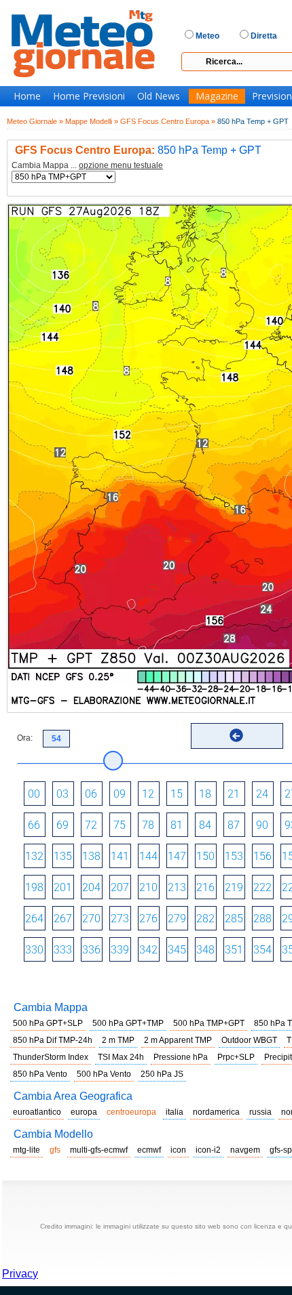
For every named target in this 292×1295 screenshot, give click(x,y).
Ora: (25, 738)
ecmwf (149, 1150)
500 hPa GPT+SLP (48, 1023)
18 (205, 793)
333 (63, 949)
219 (234, 887)
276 (148, 918)
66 (34, 825)
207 (120, 887)
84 (205, 825)
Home (27, 96)
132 (34, 856)
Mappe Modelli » (91, 121)
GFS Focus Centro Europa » (167, 121)
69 (62, 825)
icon (178, 1150)
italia (174, 1112)
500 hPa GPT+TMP (128, 1023)
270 (91, 918)
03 (62, 793)
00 (34, 793)
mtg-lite (26, 1150)
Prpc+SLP (236, 1057)
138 (91, 856)
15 (176, 793)
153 (234, 856)
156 (262, 856)
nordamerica (216, 1112)
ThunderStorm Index (50, 1057)
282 (205, 918)
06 (91, 793)
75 (119, 825)
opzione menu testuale (121, 165)
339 (120, 949)
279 (177, 918)
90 (262, 825)
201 (63, 887)
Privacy (20, 1273)
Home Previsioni (89, 96)
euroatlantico (37, 1112)
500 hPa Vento (104, 1074)
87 (233, 825)
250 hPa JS (162, 1074)
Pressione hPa (180, 1057)
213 (177, 887)
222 (262, 887)
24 (262, 793)
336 (91, 949)
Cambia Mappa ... (87, 165)
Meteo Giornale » (35, 121)
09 (119, 793)
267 (63, 918)
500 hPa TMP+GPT (208, 1023)
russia (260, 1112)
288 (262, 918)
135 (63, 856)
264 (34, 918)
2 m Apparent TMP (178, 1040)
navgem (245, 1150)
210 (148, 887)
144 (148, 856)
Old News (158, 96)
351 (234, 949)
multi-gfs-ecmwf (99, 1150)
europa (84, 1112)
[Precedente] (236, 735)
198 (34, 887)
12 (148, 793)
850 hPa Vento (40, 1074)
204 (91, 887)
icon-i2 (208, 1150)
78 (148, 825)
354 (262, 949)
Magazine (217, 96)
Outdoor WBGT (249, 1040)
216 (205, 887)
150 (205, 856)
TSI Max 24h (121, 1057)
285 (234, 918)
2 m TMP (118, 1040)
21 (233, 793)
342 (148, 949)
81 (176, 825)
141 (120, 856)
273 (120, 918)
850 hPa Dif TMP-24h (52, 1040)
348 (205, 949)
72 (91, 825)
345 (177, 949)
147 (177, 856)
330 (34, 949)
